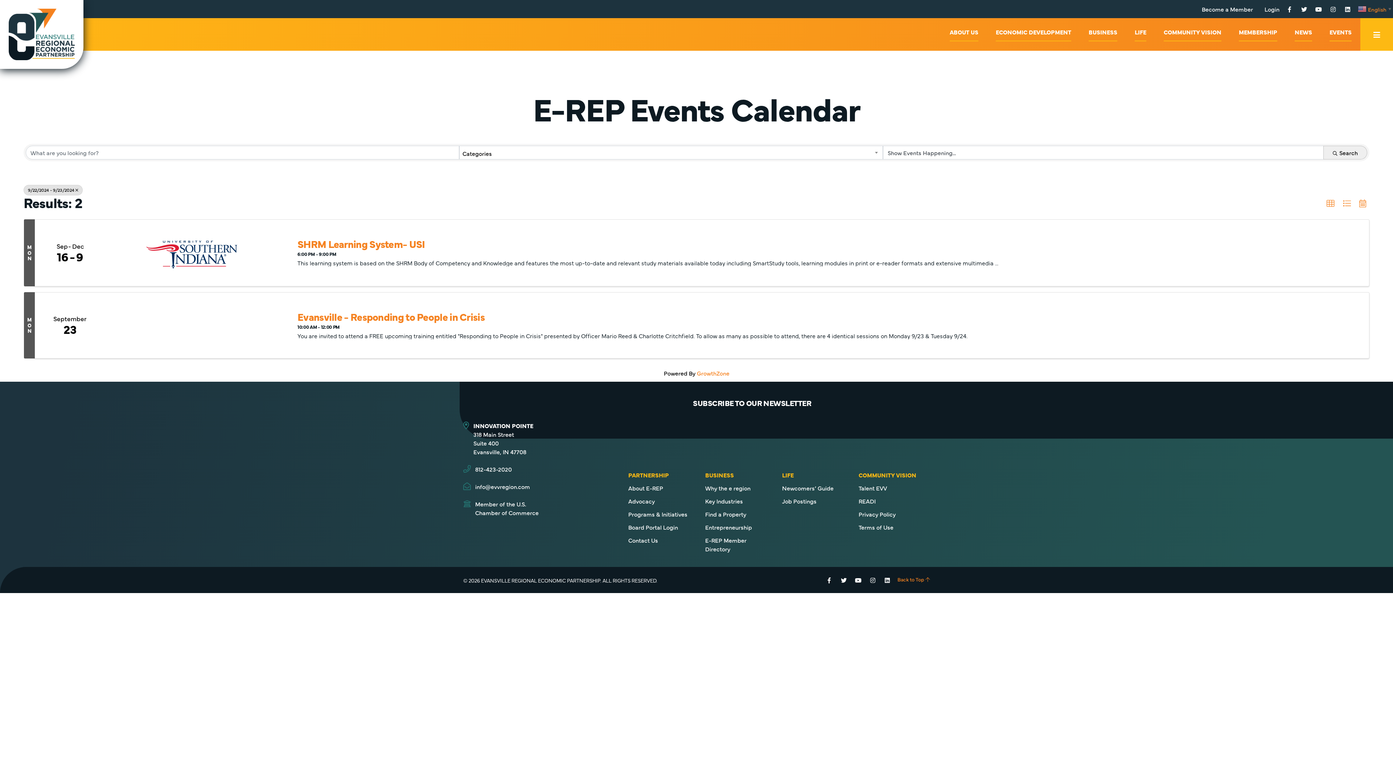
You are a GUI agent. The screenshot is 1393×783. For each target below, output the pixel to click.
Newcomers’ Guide (808, 488)
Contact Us (643, 540)
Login (1272, 9)
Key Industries (724, 501)
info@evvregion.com (502, 486)
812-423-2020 (493, 469)
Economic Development (1033, 32)
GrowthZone (713, 373)
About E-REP (645, 488)
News (1303, 32)
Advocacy (641, 501)
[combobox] (671, 153)
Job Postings (799, 501)
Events (1341, 32)
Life (1140, 32)
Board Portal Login (653, 527)
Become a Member (1227, 9)
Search (1348, 153)
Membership (1258, 32)
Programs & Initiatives (657, 514)
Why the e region (728, 488)
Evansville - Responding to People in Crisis (391, 316)
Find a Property (725, 514)
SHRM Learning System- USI (361, 244)
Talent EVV (873, 488)
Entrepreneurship (728, 527)
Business (1103, 32)
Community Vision (1192, 32)
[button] (1330, 203)
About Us (964, 32)
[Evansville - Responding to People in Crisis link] (192, 325)
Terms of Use (876, 527)
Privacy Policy (877, 514)
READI (867, 501)
